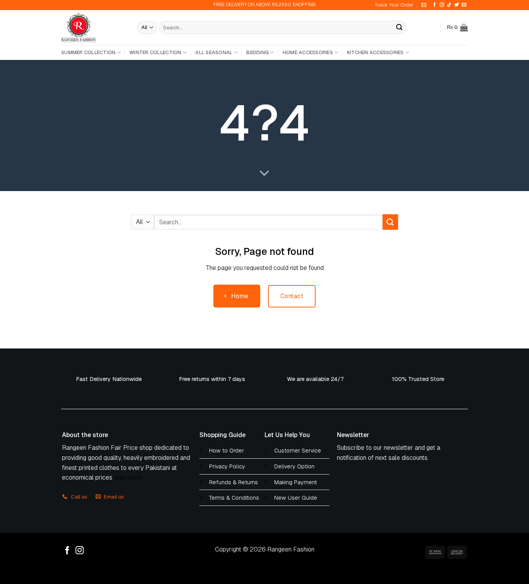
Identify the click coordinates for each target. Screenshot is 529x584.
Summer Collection (88, 52)
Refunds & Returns (233, 482)
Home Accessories (308, 52)
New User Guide (295, 497)
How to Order (226, 450)
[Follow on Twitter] (456, 5)
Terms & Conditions (234, 497)
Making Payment (295, 482)
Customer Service (297, 450)
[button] (423, 5)
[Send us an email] (464, 5)
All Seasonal (213, 52)
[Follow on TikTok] (449, 5)
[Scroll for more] (264, 174)
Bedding (257, 52)
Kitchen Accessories (375, 52)
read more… (129, 477)
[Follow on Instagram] (442, 5)
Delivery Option (294, 466)
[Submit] (399, 27)
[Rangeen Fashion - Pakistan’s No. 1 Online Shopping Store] (93, 27)
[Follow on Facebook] (434, 5)
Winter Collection (155, 52)
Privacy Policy (227, 466)
